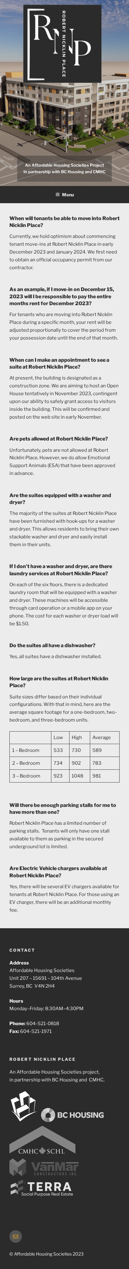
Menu (68, 194)
